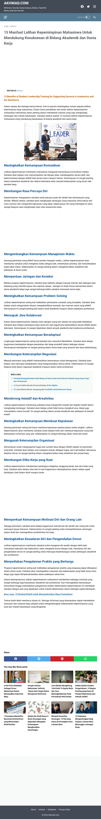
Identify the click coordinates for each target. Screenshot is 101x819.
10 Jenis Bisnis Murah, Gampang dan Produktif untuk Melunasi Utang (42, 389)
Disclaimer (52, 810)
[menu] (7, 17)
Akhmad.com (16, 3)
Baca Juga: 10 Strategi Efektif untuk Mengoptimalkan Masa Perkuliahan (38, 594)
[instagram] (94, 6)
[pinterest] (62, 658)
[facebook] (82, 6)
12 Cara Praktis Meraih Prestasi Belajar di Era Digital (35, 385)
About (33, 810)
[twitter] (88, 6)
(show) (20, 91)
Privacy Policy (64, 810)
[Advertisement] (50, 67)
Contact (42, 810)
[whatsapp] (85, 658)
